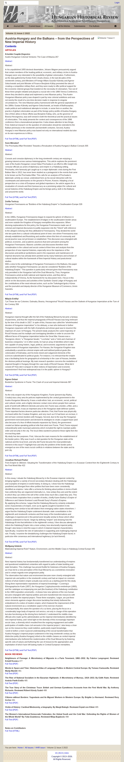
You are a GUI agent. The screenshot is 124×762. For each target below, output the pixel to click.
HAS (67, 753)
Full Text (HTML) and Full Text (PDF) (21, 139)
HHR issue (40, 748)
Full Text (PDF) (11, 664)
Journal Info (19, 26)
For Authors (94, 26)
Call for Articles (63, 26)
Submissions (79, 26)
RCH (61, 753)
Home (20, 748)
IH (56, 753)
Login (117, 3)
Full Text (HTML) (12, 731)
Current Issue (34, 26)
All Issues (49, 26)
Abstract (8, 61)
